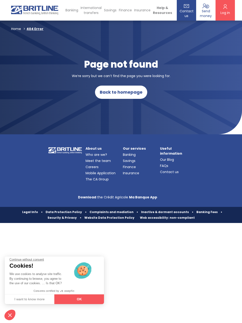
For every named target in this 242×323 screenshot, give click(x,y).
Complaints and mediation (112, 212)
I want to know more (29, 299)
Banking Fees (207, 212)
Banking (129, 154)
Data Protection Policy (64, 212)
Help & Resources (162, 10)
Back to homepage (121, 92)
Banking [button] (71, 10)
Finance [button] (125, 10)
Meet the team (98, 160)
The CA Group (97, 179)
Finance (129, 167)
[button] (10, 315)
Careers (92, 167)
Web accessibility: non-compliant (167, 218)
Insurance (142, 10)
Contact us (169, 172)
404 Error (34, 28)
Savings (129, 160)
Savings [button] (110, 10)
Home (16, 28)
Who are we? (96, 154)
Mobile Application (101, 173)
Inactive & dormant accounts (165, 212)
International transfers (91, 10)
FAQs (164, 165)
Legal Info (30, 212)
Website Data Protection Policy (109, 218)
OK (79, 299)
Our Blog (167, 159)
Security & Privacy (62, 218)
